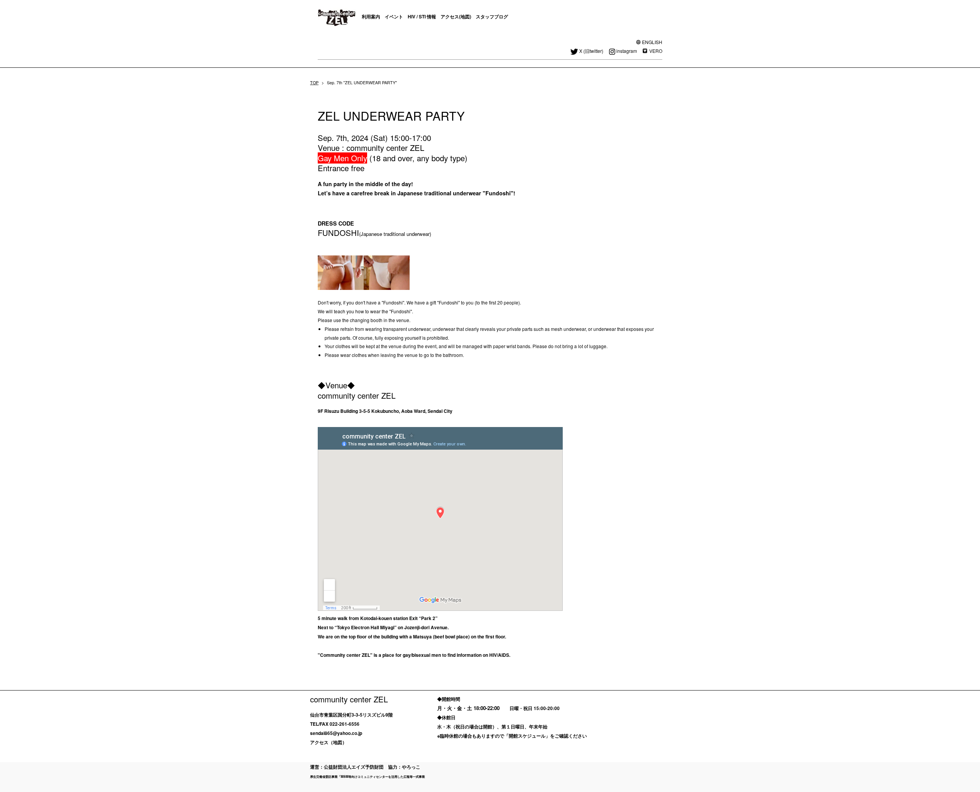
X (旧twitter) (591, 50)
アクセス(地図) (456, 16)
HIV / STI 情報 (422, 16)
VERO (655, 50)
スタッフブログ (492, 16)
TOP (314, 82)
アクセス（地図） (328, 742)
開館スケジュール (527, 735)
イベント (394, 16)
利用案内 (371, 16)
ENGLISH (652, 42)
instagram (626, 50)
